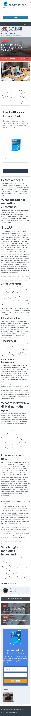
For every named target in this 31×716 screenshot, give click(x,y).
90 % (21, 377)
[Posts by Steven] (5, 591)
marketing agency (7, 464)
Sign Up (16, 17)
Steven (6, 54)
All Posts (13, 591)
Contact (22, 709)
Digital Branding (5, 41)
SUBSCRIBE (15, 681)
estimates (14, 513)
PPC (25, 344)
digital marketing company (8, 95)
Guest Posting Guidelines (12, 709)
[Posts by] (2, 54)
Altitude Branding (8, 33)
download (15, 171)
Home (3, 709)
